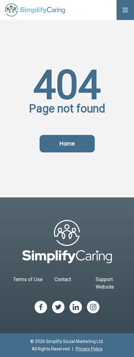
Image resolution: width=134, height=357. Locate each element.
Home (67, 143)
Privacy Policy (89, 348)
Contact (63, 279)
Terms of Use (28, 279)
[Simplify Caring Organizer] (35, 10)
